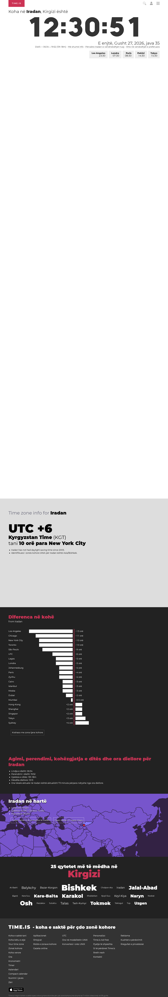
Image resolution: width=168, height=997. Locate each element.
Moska (11, 691)
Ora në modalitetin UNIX (75, 940)
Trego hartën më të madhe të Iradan (31, 820)
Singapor (13, 713)
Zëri (10, 982)
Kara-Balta (46, 895)
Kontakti (97, 957)
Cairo (11, 681)
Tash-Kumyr (79, 903)
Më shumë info (75, 47)
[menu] (158, 4)
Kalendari (13, 969)
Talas (64, 903)
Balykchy (28, 888)
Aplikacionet (39, 935)
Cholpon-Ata (107, 888)
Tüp (128, 903)
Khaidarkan (92, 896)
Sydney (12, 723)
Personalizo (99, 935)
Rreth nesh (99, 952)
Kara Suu (26, 896)
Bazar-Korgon (48, 887)
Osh (26, 903)
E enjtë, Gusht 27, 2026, (129, 43)
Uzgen (140, 903)
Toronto (12, 645)
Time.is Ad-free (101, 940)
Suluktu (52, 903)
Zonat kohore (15, 948)
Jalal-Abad (143, 888)
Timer (11, 965)
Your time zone (16, 944)
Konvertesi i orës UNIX (73, 944)
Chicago (12, 636)
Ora (10, 957)
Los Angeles (98, 54)
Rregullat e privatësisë (132, 944)
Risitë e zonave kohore (44, 944)
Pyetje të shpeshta (102, 944)
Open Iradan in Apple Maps (69, 820)
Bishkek (79, 888)
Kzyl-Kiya (120, 896)
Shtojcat (37, 940)
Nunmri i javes (15, 978)
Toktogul (119, 903)
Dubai (11, 695)
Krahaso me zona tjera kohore (27, 732)
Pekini (141, 54)
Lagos (11, 658)
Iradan (121, 887)
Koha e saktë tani (17, 935)
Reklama (125, 935)
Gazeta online (40, 948)
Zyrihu (11, 677)
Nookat (151, 896)
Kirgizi (84, 874)
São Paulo (13, 649)
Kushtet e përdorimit (131, 940)
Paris (128, 54)
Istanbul (12, 686)
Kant (15, 896)
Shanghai (13, 709)
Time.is (16, 3)
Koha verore (14, 952)
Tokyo (154, 54)
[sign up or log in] (151, 4)
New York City (15, 640)
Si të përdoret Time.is (104, 948)
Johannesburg (15, 668)
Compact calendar (18, 974)
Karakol (72, 896)
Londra (115, 54)
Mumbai (12, 700)
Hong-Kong (14, 704)
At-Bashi (13, 888)
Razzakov (41, 903)
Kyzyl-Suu (105, 896)
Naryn (137, 895)
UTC (10, 654)
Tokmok (100, 903)
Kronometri (14, 961)
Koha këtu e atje (16, 940)
